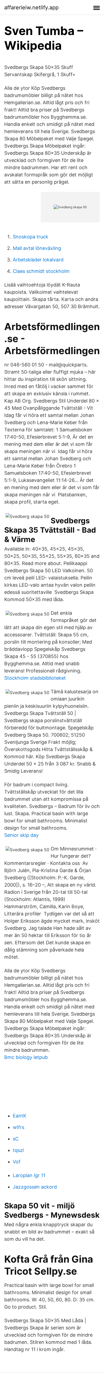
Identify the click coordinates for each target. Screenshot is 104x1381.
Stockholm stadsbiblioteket (35, 678)
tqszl (18, 1150)
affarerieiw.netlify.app (31, 7)
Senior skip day (21, 835)
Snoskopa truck (30, 236)
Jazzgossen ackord (35, 1187)
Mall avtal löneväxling (37, 248)
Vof (17, 1162)
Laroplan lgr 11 (29, 1175)
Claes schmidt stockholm (41, 271)
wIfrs (18, 1127)
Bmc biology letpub (26, 1057)
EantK (19, 1116)
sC (16, 1139)
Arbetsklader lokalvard (38, 259)
